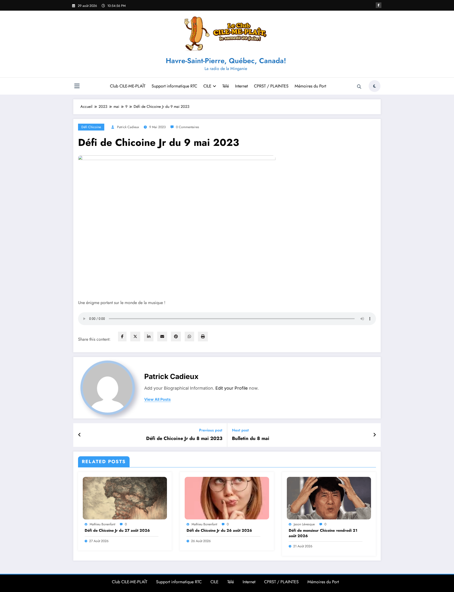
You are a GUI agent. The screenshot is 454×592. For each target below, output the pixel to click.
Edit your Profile (231, 388)
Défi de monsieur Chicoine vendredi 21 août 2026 (323, 533)
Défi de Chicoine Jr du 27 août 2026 (117, 530)
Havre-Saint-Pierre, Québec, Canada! (226, 61)
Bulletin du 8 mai (250, 438)
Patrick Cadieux (128, 127)
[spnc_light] (374, 86)
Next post (240, 430)
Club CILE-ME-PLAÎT (127, 86)
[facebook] (122, 336)
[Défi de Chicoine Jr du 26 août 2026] (227, 497)
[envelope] (162, 336)
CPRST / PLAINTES (271, 86)
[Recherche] (359, 87)
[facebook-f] (378, 5)
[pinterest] (176, 336)
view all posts (157, 399)
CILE (207, 86)
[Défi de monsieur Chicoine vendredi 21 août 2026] (329, 497)
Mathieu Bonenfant (102, 524)
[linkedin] (148, 336)
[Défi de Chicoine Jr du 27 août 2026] (125, 497)
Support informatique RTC (174, 86)
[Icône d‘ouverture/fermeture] (76, 86)
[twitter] (135, 336)
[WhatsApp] (189, 336)
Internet (241, 86)
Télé (225, 86)
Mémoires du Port (310, 86)
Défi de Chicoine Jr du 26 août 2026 (219, 530)
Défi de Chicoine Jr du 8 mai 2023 (184, 438)
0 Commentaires (187, 127)
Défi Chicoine (91, 127)
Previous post (210, 430)
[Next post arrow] (374, 435)
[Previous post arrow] (79, 435)
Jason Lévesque (304, 524)
